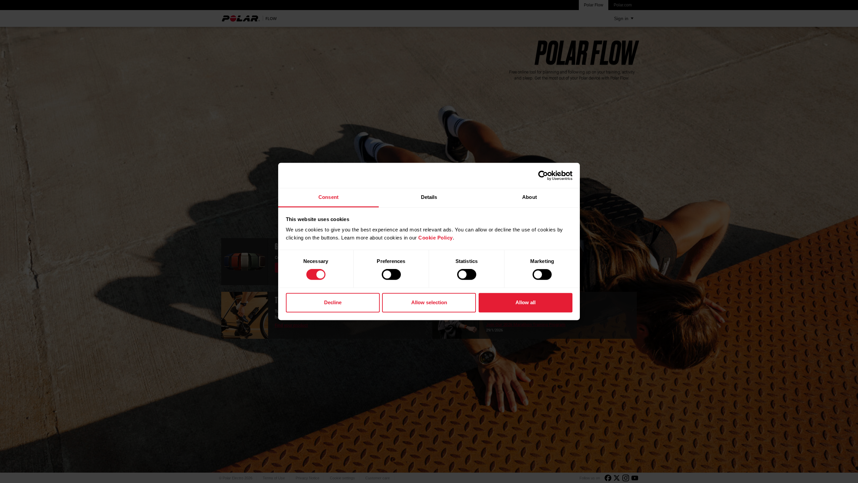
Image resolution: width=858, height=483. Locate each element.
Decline (333, 302)
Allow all (525, 302)
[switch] (391, 274)
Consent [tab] (328, 197)
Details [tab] (429, 197)
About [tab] (529, 197)
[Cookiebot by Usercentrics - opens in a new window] (543, 175)
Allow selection (429, 302)
